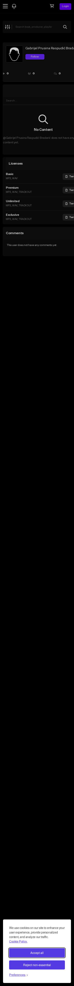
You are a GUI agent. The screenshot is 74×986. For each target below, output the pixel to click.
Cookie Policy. (18, 941)
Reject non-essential (37, 965)
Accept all (37, 953)
